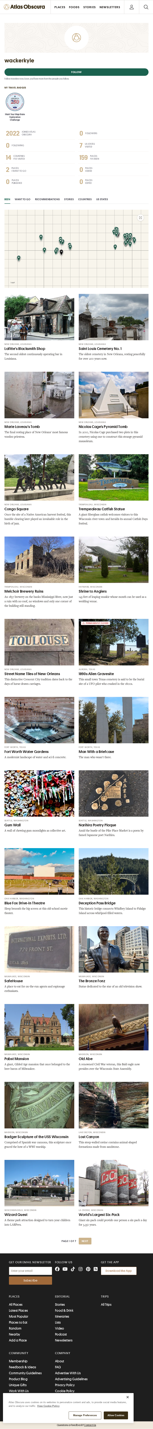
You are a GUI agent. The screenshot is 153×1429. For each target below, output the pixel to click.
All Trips (106, 1304)
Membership (18, 1361)
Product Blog (18, 1379)
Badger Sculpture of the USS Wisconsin (36, 1137)
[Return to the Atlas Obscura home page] (25, 7)
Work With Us (19, 1391)
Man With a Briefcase (96, 752)
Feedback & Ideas (22, 1367)
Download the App (119, 1270)
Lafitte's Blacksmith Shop (24, 349)
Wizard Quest (16, 1215)
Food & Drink (64, 1310)
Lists (58, 1322)
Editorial (62, 1296)
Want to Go (23, 199)
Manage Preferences (85, 1415)
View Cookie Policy (48, 1406)
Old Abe (86, 1059)
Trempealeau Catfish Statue (102, 509)
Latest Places (18, 1310)
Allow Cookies (115, 1415)
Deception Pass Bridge (97, 903)
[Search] (146, 7)
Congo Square (16, 509)
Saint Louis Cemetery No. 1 (100, 349)
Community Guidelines (25, 1373)
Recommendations (47, 199)
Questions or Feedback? (76, 1425)
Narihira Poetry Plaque (97, 825)
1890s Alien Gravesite (96, 674)
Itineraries (62, 1316)
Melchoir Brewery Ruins (23, 591)
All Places (16, 1304)
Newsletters (64, 1340)
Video (59, 1328)
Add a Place (18, 1340)
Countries (85, 199)
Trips (105, 1296)
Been (7, 199)
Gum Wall (12, 825)
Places (14, 1296)
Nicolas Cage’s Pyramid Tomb (103, 427)
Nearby (14, 1334)
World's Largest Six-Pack (99, 1215)
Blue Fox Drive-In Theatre (24, 903)
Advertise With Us (68, 1373)
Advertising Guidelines (71, 1379)
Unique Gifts (17, 1385)
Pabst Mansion (16, 1059)
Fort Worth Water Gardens (26, 752)
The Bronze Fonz (92, 981)
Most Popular (18, 1316)
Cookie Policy (65, 1391)
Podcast (61, 1334)
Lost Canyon (89, 1137)
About (59, 1361)
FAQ (58, 1367)
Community (19, 1353)
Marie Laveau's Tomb (22, 427)
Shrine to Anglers (93, 591)
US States (102, 199)
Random (15, 1328)
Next (85, 1241)
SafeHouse (13, 981)
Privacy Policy (65, 1385)
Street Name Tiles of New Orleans (32, 674)
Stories (69, 199)
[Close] (128, 1397)
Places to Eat (18, 1322)
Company (63, 1353)
